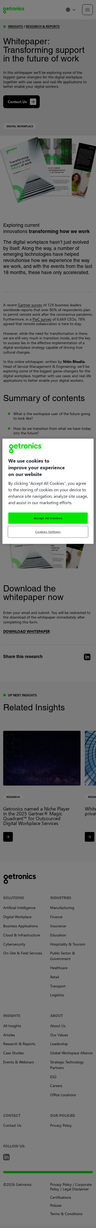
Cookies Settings (48, 531)
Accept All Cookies (48, 518)
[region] (48, 491)
